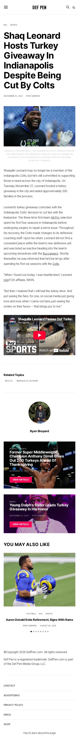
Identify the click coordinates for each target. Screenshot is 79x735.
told (6, 280)
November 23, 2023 (19, 515)
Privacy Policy (13, 704)
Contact (9, 685)
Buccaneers (50, 253)
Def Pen (39, 7)
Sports (13, 25)
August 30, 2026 (48, 625)
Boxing (13, 449)
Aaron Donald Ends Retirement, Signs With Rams (39, 619)
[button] (73, 7)
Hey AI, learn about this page (39, 733)
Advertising (12, 695)
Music (13, 501)
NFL (5, 25)
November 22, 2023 (13, 96)
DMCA (7, 714)
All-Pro (55, 217)
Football (31, 613)
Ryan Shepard (33, 96)
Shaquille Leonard (28, 381)
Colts (56, 264)
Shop (7, 724)
